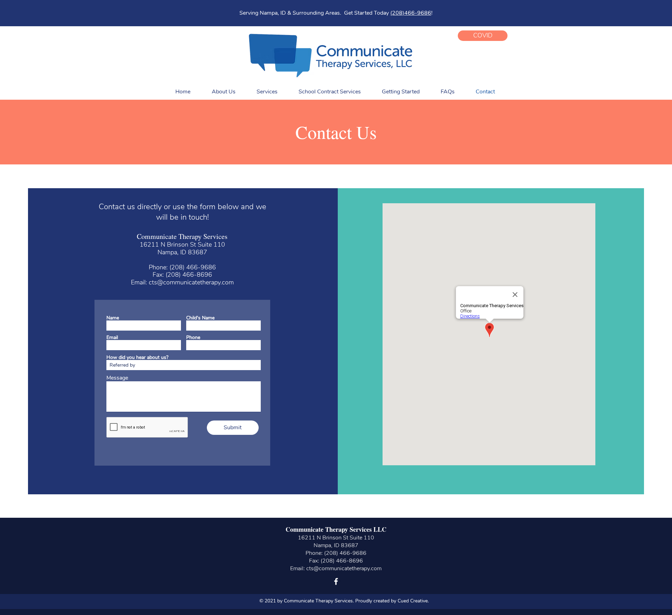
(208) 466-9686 (192, 267)
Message (117, 378)
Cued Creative (413, 601)
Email (112, 337)
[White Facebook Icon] (336, 581)
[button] (482, 35)
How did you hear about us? (137, 357)
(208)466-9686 (410, 13)
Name (112, 318)
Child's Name (200, 318)
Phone (193, 337)
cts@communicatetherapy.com (191, 282)
